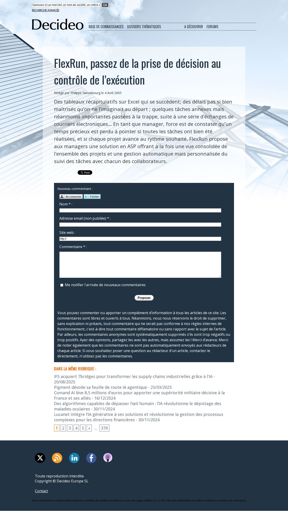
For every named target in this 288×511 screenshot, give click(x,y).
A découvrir (193, 26)
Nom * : (65, 204)
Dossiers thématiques (144, 26)
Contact (41, 490)
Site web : (67, 232)
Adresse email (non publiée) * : (85, 218)
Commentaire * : (73, 246)
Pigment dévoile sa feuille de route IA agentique (100, 387)
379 (104, 428)
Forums (212, 26)
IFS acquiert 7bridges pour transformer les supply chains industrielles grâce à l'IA (133, 376)
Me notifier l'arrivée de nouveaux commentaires (105, 284)
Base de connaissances (106, 26)
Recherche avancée (45, 10)
